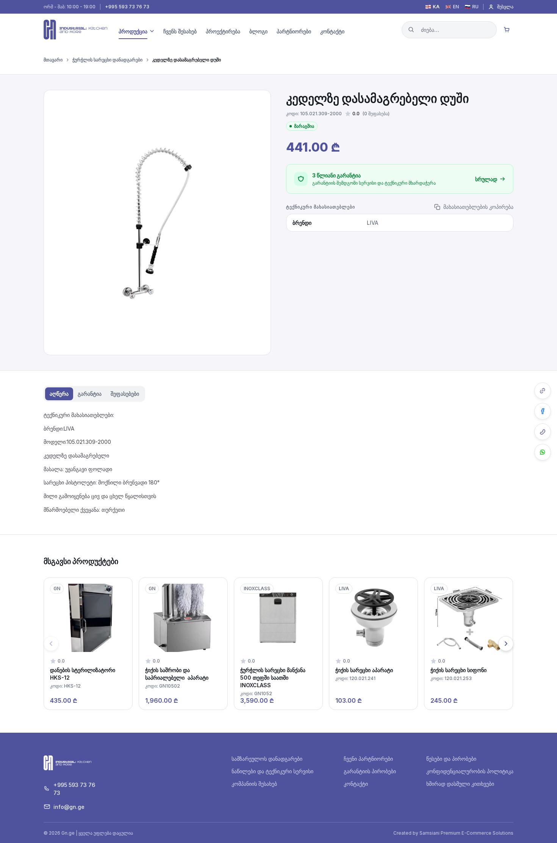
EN (456, 7)
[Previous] (51, 643)
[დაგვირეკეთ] (542, 431)
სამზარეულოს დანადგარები (267, 758)
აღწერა (59, 393)
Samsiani (429, 833)
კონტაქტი (356, 783)
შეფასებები (125, 393)
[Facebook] (542, 411)
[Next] (505, 643)
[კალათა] (506, 29)
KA (436, 7)
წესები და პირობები (451, 758)
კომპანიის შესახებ (254, 783)
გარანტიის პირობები (370, 771)
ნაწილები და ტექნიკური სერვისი (272, 771)
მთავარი (53, 60)
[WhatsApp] (542, 452)
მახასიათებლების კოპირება (478, 207)
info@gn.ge (68, 807)
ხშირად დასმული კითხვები (460, 783)
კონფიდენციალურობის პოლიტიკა (469, 771)
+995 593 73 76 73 (127, 7)
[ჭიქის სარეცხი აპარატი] (373, 644)
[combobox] (449, 29)
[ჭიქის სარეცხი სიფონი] (468, 644)
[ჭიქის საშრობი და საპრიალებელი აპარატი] (183, 644)
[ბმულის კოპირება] (542, 390)
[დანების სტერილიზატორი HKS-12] (88, 644)
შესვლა (505, 6)
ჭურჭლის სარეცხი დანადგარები (107, 60)
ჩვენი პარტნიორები (368, 758)
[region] (278, 644)
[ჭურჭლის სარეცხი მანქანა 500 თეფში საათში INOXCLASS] (278, 644)
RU (475, 7)
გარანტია (90, 393)
